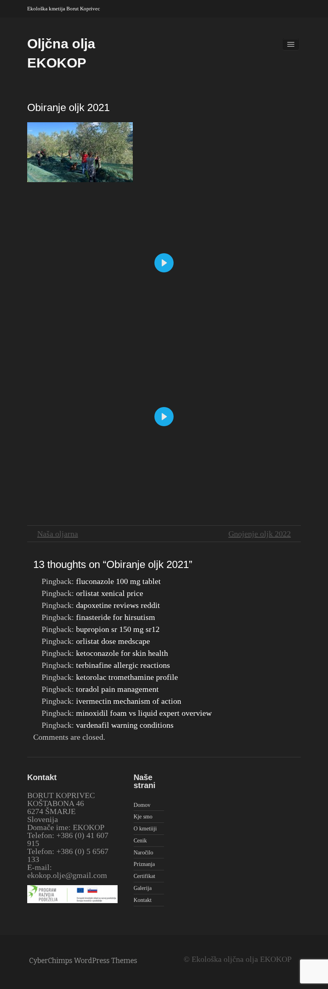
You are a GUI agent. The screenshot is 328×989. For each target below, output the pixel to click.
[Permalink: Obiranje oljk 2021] (80, 151)
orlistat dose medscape (113, 641)
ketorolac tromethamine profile (127, 677)
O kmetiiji (145, 829)
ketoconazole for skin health (122, 653)
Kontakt (143, 900)
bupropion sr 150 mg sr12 (118, 629)
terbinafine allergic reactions (123, 665)
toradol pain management (117, 689)
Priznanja (144, 864)
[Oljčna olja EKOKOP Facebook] (287, 7)
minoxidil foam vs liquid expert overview (144, 713)
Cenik (140, 841)
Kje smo (143, 817)
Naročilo (143, 853)
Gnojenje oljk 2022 (259, 533)
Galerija (143, 888)
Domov (142, 805)
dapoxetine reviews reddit (118, 605)
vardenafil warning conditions (125, 725)
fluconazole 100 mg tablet (118, 581)
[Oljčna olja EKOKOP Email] (297, 7)
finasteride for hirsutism (115, 617)
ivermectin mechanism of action (128, 701)
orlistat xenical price (109, 593)
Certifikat (144, 876)
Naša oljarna (57, 533)
